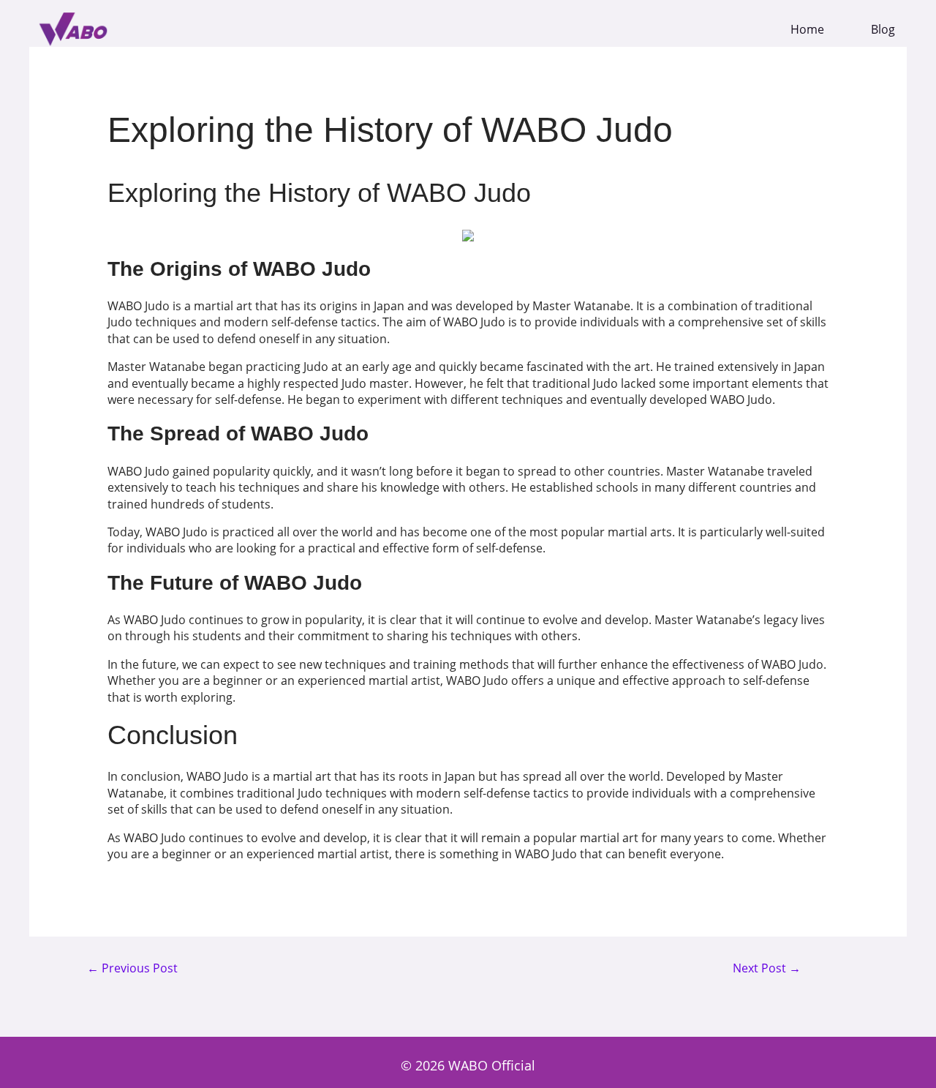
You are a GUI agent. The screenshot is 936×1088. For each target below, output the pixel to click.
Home (807, 30)
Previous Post (132, 968)
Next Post (767, 968)
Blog (883, 30)
